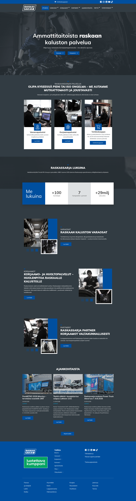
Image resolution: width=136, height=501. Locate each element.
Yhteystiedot (106, 8)
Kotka (26, 492)
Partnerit (74, 8)
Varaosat (53, 8)
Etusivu (45, 8)
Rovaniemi (73, 486)
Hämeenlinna (52, 492)
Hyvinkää (50, 482)
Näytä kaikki (67, 434)
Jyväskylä (27, 486)
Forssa (26, 482)
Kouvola (95, 486)
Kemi (48, 486)
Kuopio (72, 482)
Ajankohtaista (87, 8)
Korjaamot (64, 8)
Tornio (94, 489)
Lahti (26, 489)
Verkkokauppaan (62, 2)
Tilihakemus (89, 453)
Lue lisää (37, 141)
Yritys (96, 8)
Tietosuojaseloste (91, 462)
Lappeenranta (52, 489)
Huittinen (73, 489)
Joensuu (95, 482)
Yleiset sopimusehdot (92, 456)
